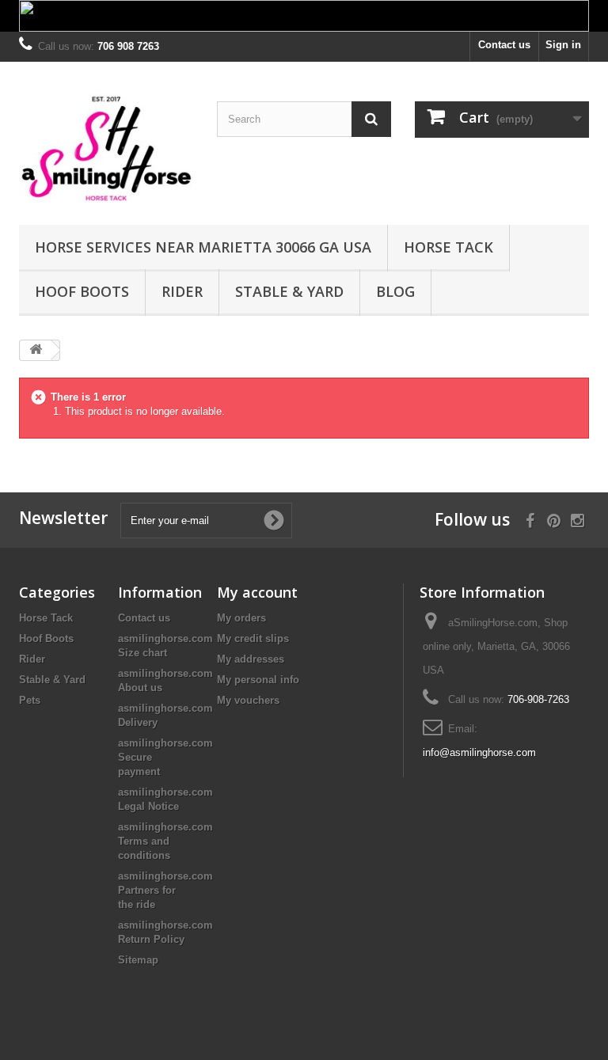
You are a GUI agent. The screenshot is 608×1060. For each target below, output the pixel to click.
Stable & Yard (289, 291)
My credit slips (253, 638)
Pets (29, 700)
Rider (182, 291)
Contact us (504, 45)
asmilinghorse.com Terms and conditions (165, 841)
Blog (395, 291)
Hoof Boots (82, 291)
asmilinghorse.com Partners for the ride (165, 890)
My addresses (250, 659)
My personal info (258, 680)
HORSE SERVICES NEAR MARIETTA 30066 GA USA (203, 246)
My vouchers (248, 700)
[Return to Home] (36, 350)
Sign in (563, 45)
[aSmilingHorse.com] (106, 149)
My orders (241, 618)
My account (257, 592)
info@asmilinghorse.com (479, 752)
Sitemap (138, 960)
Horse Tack (448, 246)
